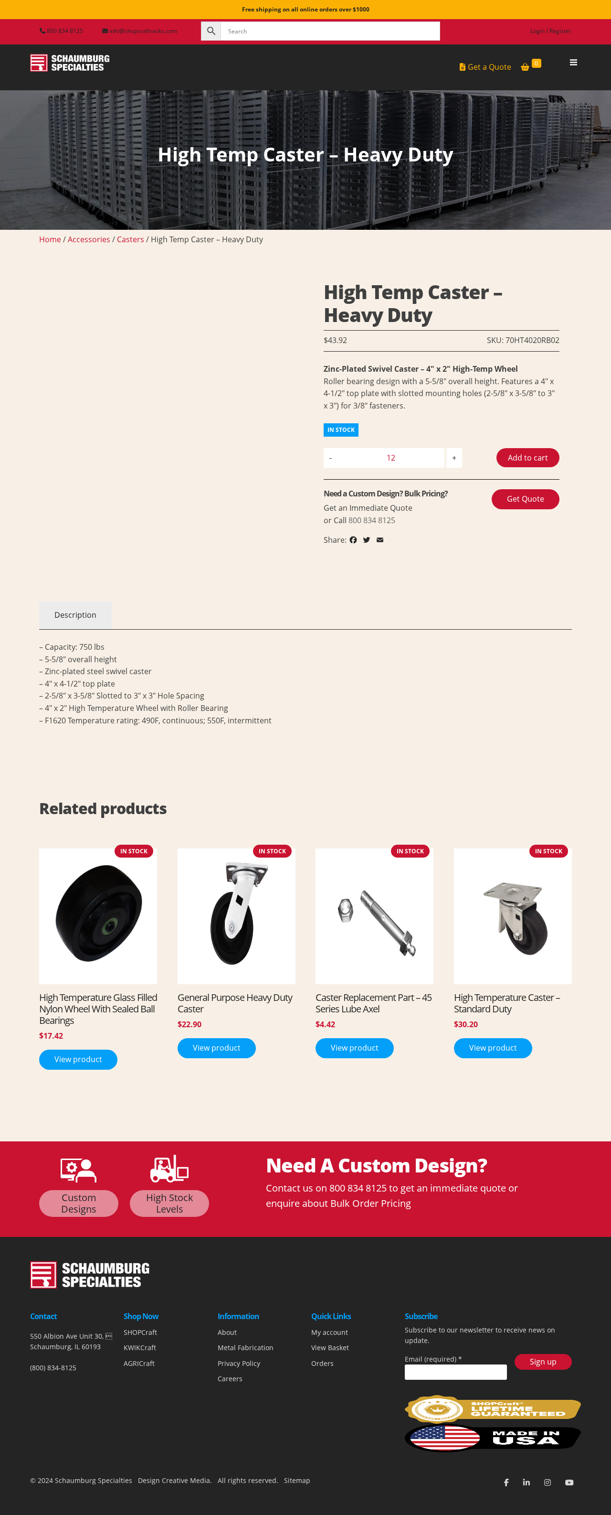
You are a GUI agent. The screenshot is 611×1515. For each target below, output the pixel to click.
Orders (322, 1363)
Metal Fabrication (246, 1347)
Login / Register (550, 31)
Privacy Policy (239, 1363)
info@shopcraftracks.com (143, 31)
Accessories (89, 239)
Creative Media (186, 1480)
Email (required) (433, 1359)
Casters (130, 239)
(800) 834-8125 (53, 1367)
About (227, 1332)
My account (329, 1332)
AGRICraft (139, 1363)
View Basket (330, 1347)
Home (50, 239)
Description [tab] (75, 615)
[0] (525, 67)
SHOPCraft (140, 1332)
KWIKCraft (140, 1347)
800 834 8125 (64, 31)
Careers (230, 1378)
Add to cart (528, 457)
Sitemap (296, 1480)
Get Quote (525, 499)
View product (78, 1059)
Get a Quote (489, 67)
